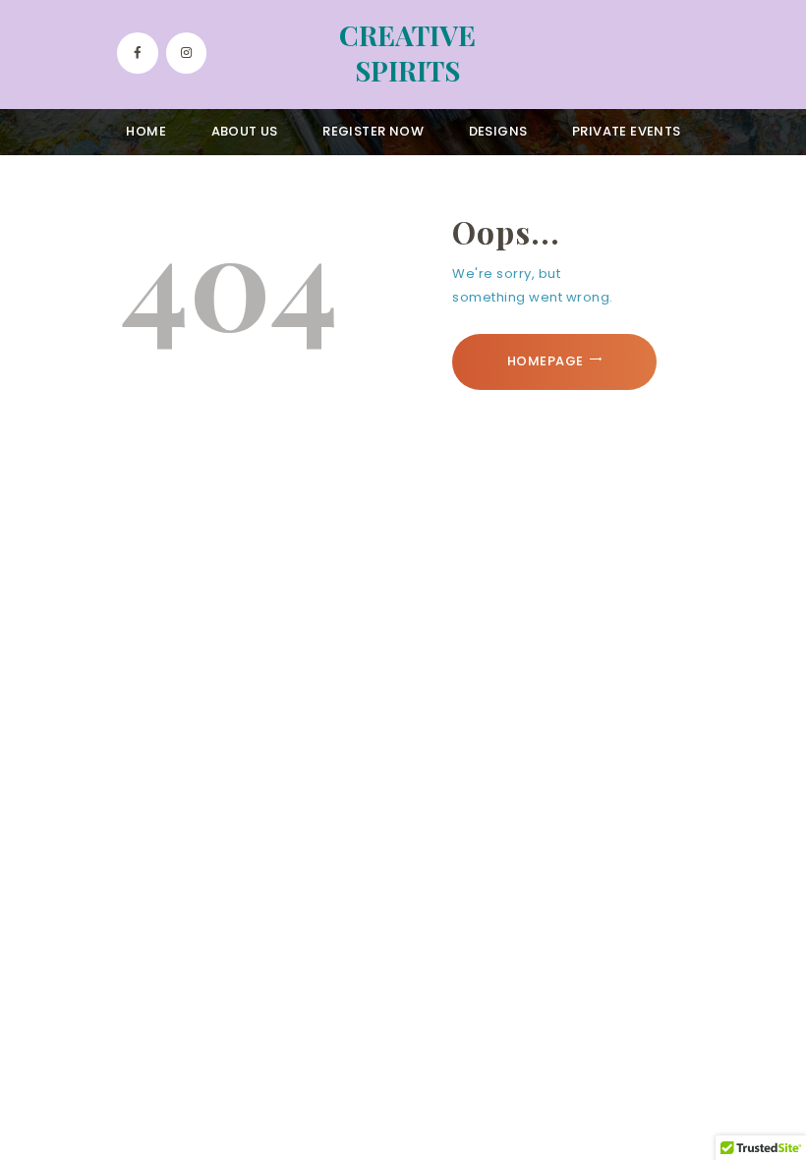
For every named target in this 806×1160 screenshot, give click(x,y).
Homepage (545, 361)
